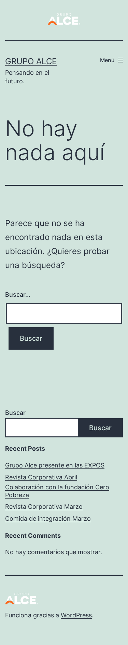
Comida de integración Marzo (48, 518)
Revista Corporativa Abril (41, 477)
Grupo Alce (31, 61)
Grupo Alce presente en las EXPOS (54, 465)
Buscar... (17, 294)
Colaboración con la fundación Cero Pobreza (57, 491)
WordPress (76, 615)
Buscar (15, 412)
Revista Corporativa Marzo (44, 506)
